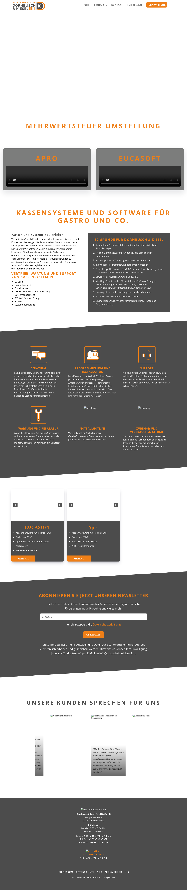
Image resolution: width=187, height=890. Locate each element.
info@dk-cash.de (97, 842)
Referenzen (134, 4)
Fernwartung (156, 4)
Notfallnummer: (93, 856)
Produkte (100, 4)
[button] (3, 63)
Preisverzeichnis (117, 872)
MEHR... (23, 558)
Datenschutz (85, 872)
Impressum (66, 872)
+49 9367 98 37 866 (97, 835)
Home (86, 4)
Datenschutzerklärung (107, 624)
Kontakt (117, 4)
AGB (100, 872)
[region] (93, 62)
